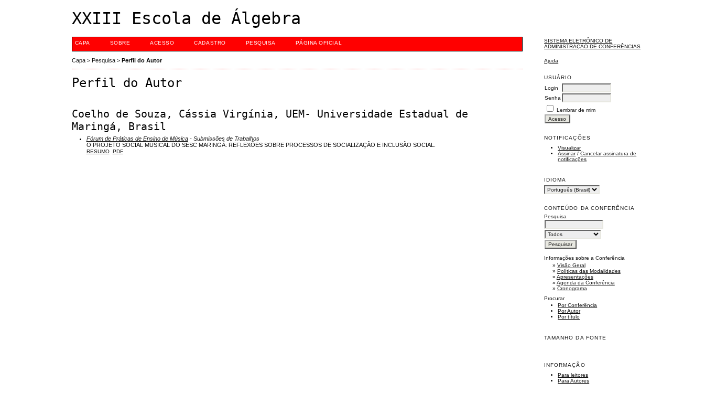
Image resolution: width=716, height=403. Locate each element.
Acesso (162, 43)
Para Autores (573, 381)
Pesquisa (261, 43)
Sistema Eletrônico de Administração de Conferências (592, 43)
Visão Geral (571, 265)
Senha (553, 98)
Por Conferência (577, 305)
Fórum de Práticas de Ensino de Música (137, 138)
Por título (569, 317)
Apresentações (575, 277)
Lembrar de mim (576, 110)
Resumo (98, 151)
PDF (118, 151)
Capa (82, 43)
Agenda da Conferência (586, 282)
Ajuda (551, 60)
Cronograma (572, 288)
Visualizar (569, 148)
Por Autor (569, 311)
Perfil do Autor (142, 60)
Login (551, 88)
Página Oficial (319, 43)
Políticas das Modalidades (589, 271)
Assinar (567, 153)
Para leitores (573, 375)
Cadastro (209, 43)
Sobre (120, 43)
